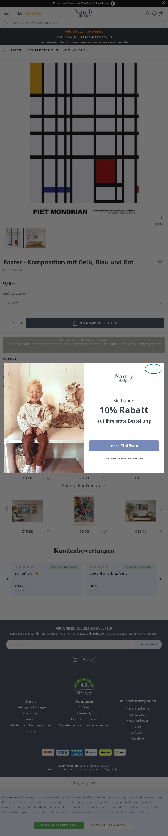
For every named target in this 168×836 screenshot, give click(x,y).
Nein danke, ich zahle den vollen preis (124, 458)
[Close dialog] (153, 369)
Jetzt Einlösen (123, 446)
